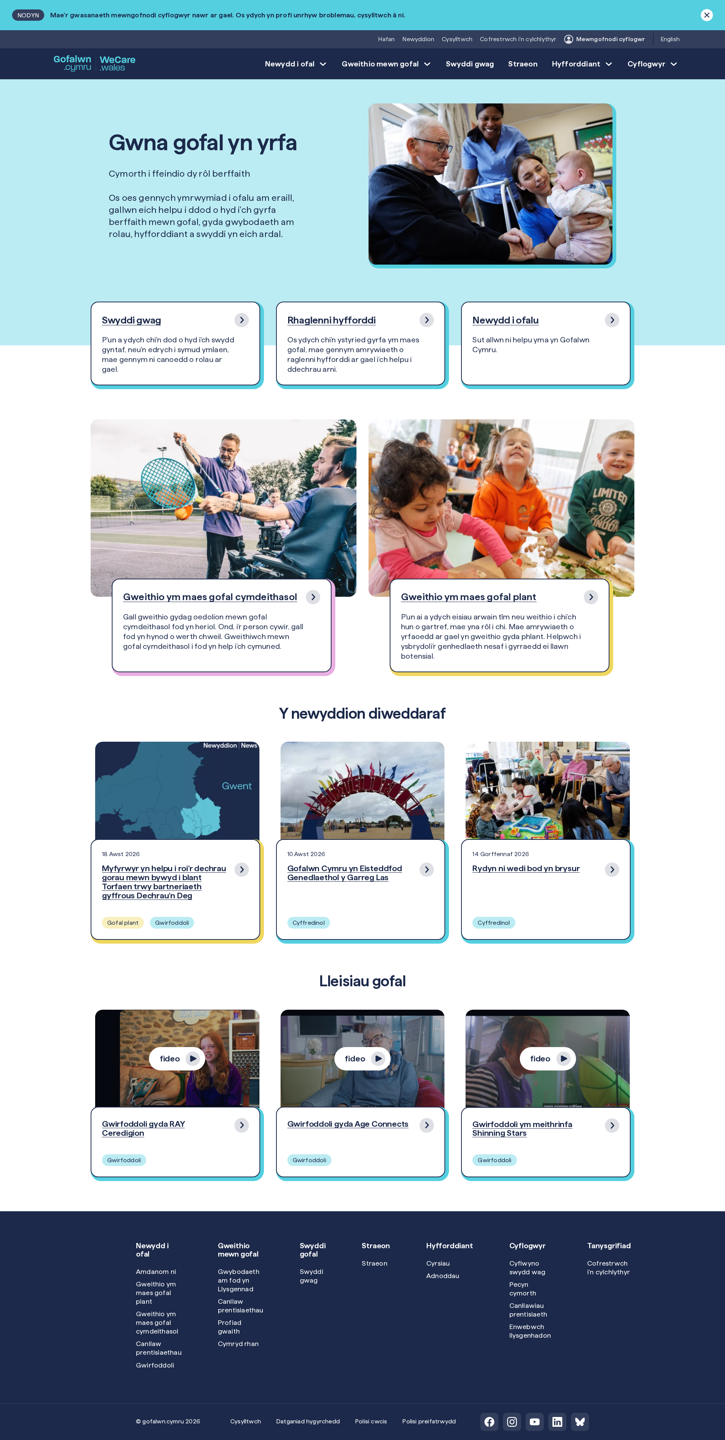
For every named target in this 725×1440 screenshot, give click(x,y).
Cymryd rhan (238, 1343)
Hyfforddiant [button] (576, 64)
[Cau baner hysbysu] (707, 15)
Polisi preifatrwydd (429, 1421)
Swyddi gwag (470, 64)
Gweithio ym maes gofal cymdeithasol (157, 1322)
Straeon (522, 64)
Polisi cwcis (371, 1421)
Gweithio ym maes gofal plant (156, 1292)
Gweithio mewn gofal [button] (380, 64)
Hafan (386, 39)
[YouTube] (535, 1422)
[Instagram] (512, 1422)
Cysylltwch (457, 39)
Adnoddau (443, 1275)
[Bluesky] (580, 1422)
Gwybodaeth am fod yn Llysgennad (238, 1280)
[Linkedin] (557, 1422)
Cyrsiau (438, 1263)
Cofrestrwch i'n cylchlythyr (518, 39)
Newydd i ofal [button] (290, 64)
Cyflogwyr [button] (646, 64)
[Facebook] (489, 1422)
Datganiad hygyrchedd (308, 1421)
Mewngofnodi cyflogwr (610, 39)
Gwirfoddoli (155, 1365)
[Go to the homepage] (95, 64)
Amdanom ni (156, 1271)
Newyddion (418, 39)
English (670, 39)
